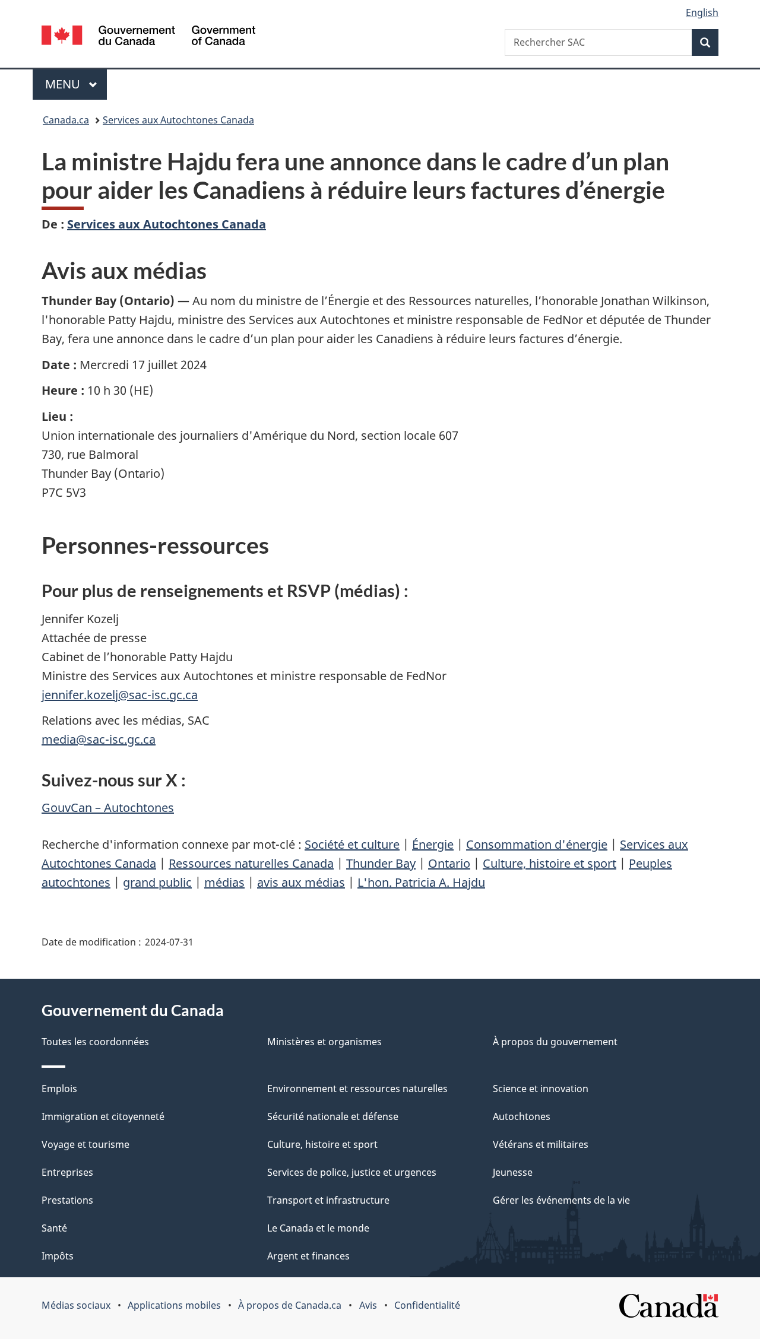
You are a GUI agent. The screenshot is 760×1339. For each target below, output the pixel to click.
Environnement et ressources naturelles (357, 1088)
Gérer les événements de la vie (561, 1200)
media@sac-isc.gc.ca (99, 739)
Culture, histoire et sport (549, 863)
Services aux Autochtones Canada (178, 119)
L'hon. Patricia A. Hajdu (421, 882)
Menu (76, 84)
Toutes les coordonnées (95, 1041)
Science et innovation (540, 1088)
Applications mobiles (174, 1305)
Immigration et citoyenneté (103, 1116)
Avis (368, 1305)
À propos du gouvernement (555, 1041)
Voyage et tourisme (85, 1144)
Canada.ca (66, 119)
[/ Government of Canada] (148, 37)
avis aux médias (301, 882)
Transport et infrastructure (328, 1200)
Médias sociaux (76, 1305)
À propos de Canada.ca (289, 1305)
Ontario (449, 863)
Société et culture (352, 844)
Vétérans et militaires (540, 1144)
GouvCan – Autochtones (108, 807)
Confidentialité (427, 1305)
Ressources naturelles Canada (251, 863)
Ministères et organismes (324, 1041)
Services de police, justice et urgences (351, 1172)
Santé (54, 1228)
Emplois (59, 1088)
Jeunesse (513, 1172)
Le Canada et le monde (318, 1228)
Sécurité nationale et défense (332, 1116)
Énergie (433, 844)
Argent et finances (308, 1255)
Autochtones (521, 1116)
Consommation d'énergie (536, 844)
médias (224, 882)
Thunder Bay (381, 863)
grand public (157, 882)
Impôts (58, 1255)
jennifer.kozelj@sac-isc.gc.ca (120, 695)
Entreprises (67, 1172)
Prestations (67, 1200)
